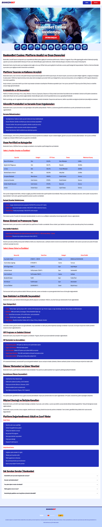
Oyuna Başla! (51, 37)
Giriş (86, 2)
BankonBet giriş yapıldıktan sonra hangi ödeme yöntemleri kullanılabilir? (20, 493)
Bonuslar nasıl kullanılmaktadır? (11, 480)
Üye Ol (96, 2)
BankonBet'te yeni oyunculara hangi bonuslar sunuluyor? (17, 475)
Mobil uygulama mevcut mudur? (11, 489)
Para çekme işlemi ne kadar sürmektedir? (13, 484)
